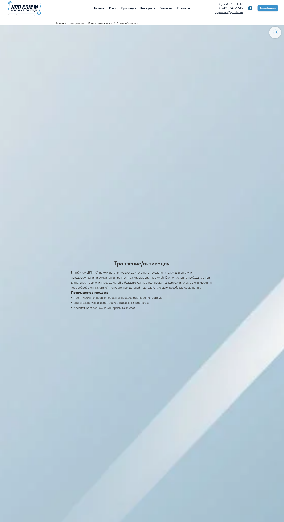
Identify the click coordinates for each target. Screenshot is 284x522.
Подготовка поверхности (100, 23)
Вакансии (166, 8)
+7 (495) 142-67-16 (230, 8)
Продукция (128, 8)
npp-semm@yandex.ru (229, 12)
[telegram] (250, 8)
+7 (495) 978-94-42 (230, 4)
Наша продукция (76, 23)
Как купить (147, 8)
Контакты (183, 8)
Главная (99, 8)
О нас (113, 8)
